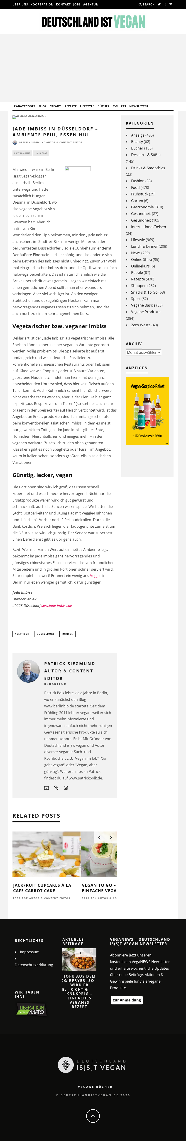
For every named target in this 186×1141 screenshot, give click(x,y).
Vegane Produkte (146, 311)
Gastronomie (22, 153)
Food (135, 187)
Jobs (77, 4)
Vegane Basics (143, 305)
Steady (55, 106)
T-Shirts (119, 106)
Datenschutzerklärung (34, 964)
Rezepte (70, 106)
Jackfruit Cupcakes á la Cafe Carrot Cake (42, 887)
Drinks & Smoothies (148, 167)
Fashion (137, 180)
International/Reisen (148, 226)
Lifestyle (87, 106)
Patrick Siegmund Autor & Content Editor (51, 142)
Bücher (104, 106)
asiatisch (22, 633)
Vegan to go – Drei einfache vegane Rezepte (112, 887)
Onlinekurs (140, 266)
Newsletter (138, 106)
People (137, 272)
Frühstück (139, 194)
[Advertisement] (93, 68)
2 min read (41, 153)
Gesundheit (141, 213)
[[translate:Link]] (159, 4)
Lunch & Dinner (144, 246)
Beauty (137, 141)
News (135, 252)
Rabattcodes (24, 106)
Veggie (95, 575)
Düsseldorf (46, 633)
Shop (42, 106)
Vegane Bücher (95, 1087)
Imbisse (67, 633)
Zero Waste (141, 324)
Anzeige (137, 135)
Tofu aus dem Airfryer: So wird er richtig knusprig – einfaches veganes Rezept (79, 991)
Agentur (90, 4)
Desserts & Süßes (146, 154)
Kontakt (63, 4)
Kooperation (42, 4)
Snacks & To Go (144, 292)
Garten (137, 200)
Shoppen (139, 285)
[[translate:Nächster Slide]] (111, 837)
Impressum (29, 951)
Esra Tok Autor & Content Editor (42, 898)
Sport (136, 298)
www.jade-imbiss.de (56, 605)
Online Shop (141, 259)
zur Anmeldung (127, 1000)
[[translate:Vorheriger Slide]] (99, 837)
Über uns (20, 4)
